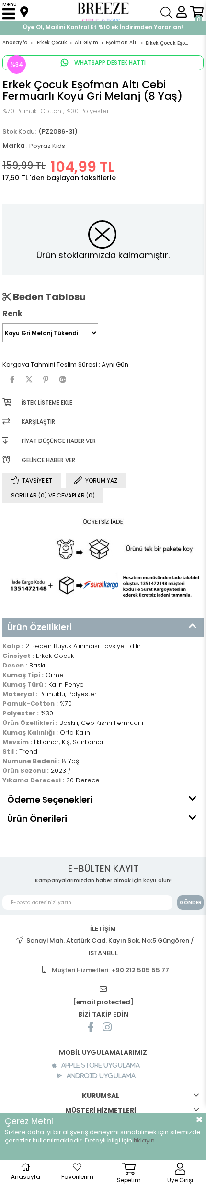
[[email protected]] (103, 989)
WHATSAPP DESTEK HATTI (109, 62)
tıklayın (144, 1140)
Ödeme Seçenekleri (49, 799)
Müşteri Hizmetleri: (110, 969)
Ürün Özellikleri (39, 627)
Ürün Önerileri (37, 819)
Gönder (191, 902)
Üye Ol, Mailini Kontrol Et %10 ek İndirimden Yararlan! (103, 27)
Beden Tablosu (48, 297)
